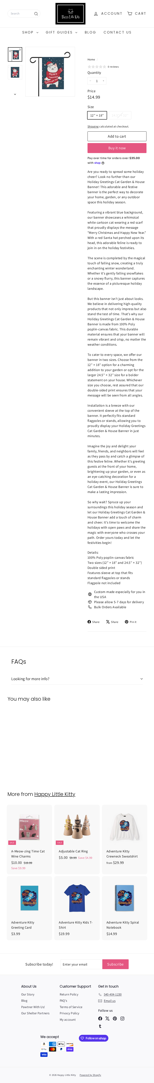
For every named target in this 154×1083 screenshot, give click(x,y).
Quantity (94, 72)
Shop (28, 32)
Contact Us (118, 32)
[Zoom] (50, 71)
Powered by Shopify (90, 1075)
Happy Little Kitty (54, 794)
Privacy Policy (69, 1013)
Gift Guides (60, 32)
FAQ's (63, 1000)
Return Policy (69, 994)
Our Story (28, 994)
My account (68, 1019)
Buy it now (117, 148)
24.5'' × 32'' (121, 116)
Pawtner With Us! (33, 1007)
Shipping (93, 126)
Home (92, 59)
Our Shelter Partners (35, 1013)
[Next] (15, 93)
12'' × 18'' (97, 115)
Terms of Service (71, 1007)
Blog (90, 32)
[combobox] (24, 14)
